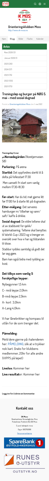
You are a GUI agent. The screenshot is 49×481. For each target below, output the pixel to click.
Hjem (4, 38)
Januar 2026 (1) (10, 58)
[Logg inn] (40, 4)
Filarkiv (30, 38)
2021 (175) (8, 86)
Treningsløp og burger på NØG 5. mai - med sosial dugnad (24, 96)
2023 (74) (8, 75)
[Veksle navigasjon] (44, 4)
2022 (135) (8, 80)
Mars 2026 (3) (10, 52)
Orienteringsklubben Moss (20, 104)
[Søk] (35, 4)
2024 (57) (8, 69)
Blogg (12, 38)
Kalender (40, 38)
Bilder (21, 38)
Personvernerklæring (24, 433)
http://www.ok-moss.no (18, 30)
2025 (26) (8, 63)
